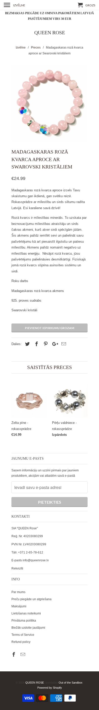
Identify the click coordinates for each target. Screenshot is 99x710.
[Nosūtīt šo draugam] (63, 344)
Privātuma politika (23, 620)
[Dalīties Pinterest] (45, 344)
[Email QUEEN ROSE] (23, 654)
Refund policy (20, 642)
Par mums (18, 592)
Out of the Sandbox (70, 682)
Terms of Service (22, 635)
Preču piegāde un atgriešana (31, 599)
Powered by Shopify (49, 687)
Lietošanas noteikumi (26, 613)
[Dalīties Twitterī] (27, 344)
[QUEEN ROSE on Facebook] (14, 654)
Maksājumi (18, 606)
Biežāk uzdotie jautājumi (28, 627)
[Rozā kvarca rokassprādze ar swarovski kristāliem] (49, 103)
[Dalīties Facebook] (36, 344)
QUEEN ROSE (49, 32)
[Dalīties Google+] (54, 344)
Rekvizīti (17, 568)
